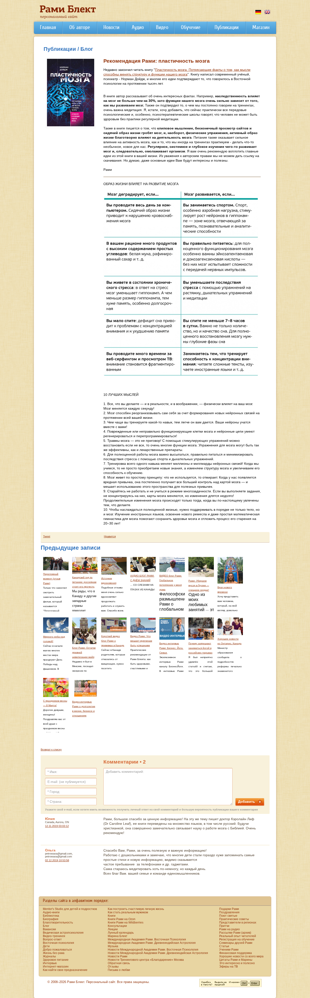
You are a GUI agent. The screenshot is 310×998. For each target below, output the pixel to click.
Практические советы (234, 919)
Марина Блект (117, 936)
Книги (112, 915)
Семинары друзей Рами (235, 943)
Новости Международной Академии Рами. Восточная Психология (153, 949)
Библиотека (51, 915)
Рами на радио (229, 929)
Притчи (224, 926)
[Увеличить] (70, 125)
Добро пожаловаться (57, 949)
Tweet (46, 536)
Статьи (224, 946)
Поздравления (229, 912)
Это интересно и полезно (237, 963)
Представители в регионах (237, 922)
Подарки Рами (229, 909)
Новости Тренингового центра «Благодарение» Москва (146, 959)
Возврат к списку (51, 749)
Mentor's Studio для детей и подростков (70, 909)
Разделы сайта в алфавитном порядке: (75, 900)
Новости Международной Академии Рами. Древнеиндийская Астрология (158, 953)
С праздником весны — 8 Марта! (55, 703)
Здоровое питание (56, 959)
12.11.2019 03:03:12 (57, 826)
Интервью (50, 963)
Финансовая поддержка (235, 953)
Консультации (117, 926)
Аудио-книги (51, 912)
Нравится (110, 536)
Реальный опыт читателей (237, 936)
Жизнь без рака (53, 953)
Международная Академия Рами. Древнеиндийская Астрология (152, 943)
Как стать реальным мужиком (128, 912)
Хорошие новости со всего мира (241, 956)
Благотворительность (58, 922)
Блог (46, 926)
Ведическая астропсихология (63, 932)
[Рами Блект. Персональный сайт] (68, 17)
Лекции (113, 929)
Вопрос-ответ (52, 939)
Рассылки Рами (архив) (235, 932)
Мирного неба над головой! (54, 639)
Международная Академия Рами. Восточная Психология (147, 939)
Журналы (49, 956)
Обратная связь (119, 963)
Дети (46, 946)
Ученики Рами (229, 949)
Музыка (113, 946)
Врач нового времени (224, 589)
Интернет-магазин (56, 966)
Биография (50, 919)
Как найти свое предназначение (65, 970)
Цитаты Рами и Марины (235, 959)
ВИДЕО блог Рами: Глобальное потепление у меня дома (170, 582)
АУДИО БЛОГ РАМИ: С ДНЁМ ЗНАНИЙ (142, 578)
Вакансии (49, 929)
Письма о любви (119, 970)
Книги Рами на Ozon (121, 919)
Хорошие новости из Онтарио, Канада (229, 641)
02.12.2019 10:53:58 (57, 860)
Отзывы (113, 966)
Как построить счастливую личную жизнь (136, 909)
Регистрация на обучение (237, 939)
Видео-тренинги (54, 936)
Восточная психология (58, 943)
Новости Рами (117, 956)
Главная (48, 27)
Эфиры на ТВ (228, 966)
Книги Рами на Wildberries (125, 922)
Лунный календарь (121, 932)
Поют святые (228, 915)
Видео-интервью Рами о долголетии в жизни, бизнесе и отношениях (83, 708)
